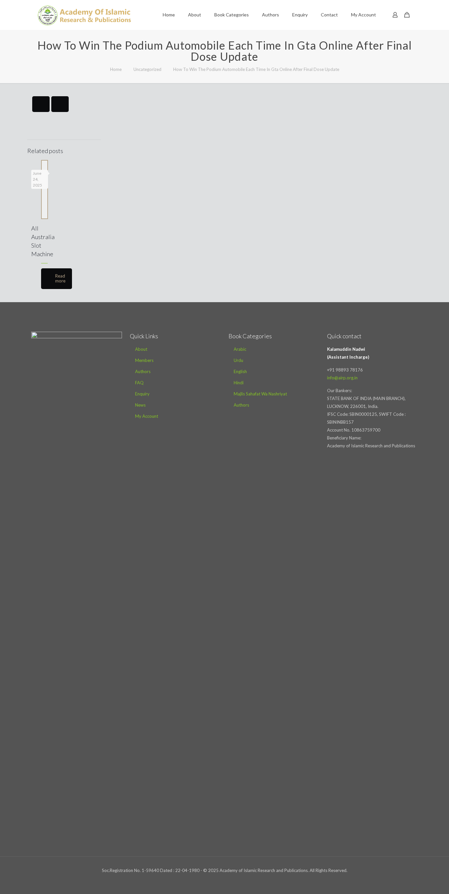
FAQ (139, 382)
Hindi (239, 382)
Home (116, 69)
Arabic (240, 349)
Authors (143, 371)
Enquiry (142, 393)
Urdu (238, 360)
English (240, 371)
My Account (146, 416)
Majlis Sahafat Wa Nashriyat (260, 393)
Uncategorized (147, 69)
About (141, 349)
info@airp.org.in (342, 377)
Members (144, 360)
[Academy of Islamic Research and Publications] (84, 15)
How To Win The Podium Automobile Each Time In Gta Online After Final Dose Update (256, 69)
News (140, 405)
